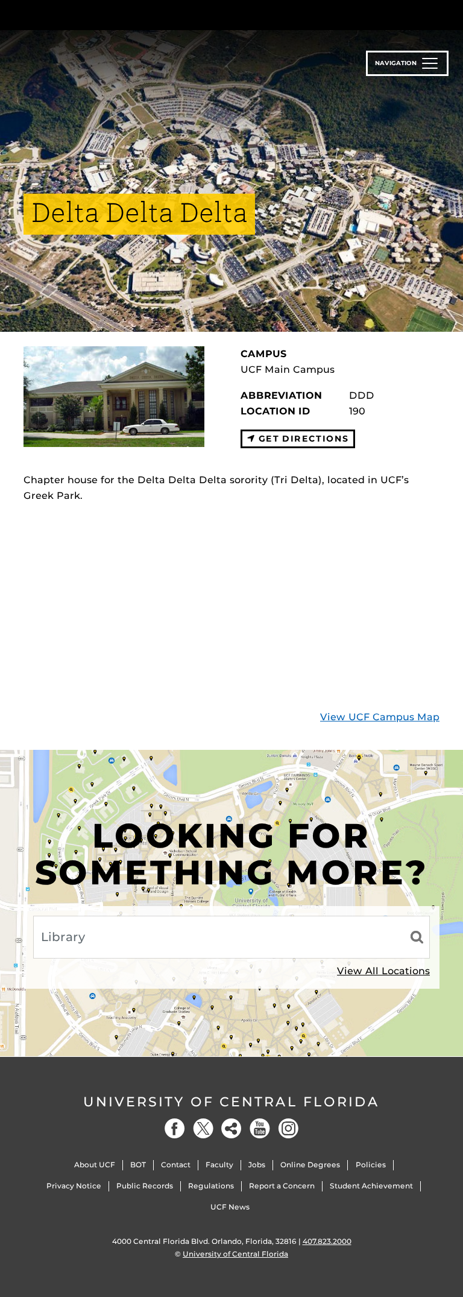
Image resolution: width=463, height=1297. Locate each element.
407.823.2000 (327, 1241)
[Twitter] (203, 1128)
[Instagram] (288, 1128)
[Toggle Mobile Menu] (436, 14)
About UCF (94, 1164)
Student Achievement (371, 1185)
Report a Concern (282, 1185)
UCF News (230, 1206)
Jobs (256, 1164)
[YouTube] (260, 1128)
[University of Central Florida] (103, 14)
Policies (371, 1164)
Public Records (144, 1185)
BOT (138, 1164)
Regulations (211, 1185)
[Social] (231, 1128)
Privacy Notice (73, 1185)
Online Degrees (310, 1164)
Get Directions (301, 438)
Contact (176, 1164)
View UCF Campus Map (379, 717)
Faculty (219, 1164)
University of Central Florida (231, 1102)
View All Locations (383, 971)
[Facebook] (175, 1128)
